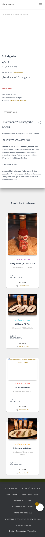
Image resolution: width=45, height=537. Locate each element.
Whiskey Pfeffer (22, 324)
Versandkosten (18, 72)
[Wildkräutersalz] (22, 369)
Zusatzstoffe (11, 494)
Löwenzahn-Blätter (22, 448)
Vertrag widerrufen (23, 525)
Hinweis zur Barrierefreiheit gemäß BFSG (22, 519)
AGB (29, 500)
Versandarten (11, 488)
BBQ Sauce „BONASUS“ (22, 263)
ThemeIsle (32, 531)
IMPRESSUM (18, 500)
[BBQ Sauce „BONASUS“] (22, 234)
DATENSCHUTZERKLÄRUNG (22, 507)
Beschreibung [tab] (11, 112)
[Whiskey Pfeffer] (22, 304)
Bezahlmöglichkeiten (31, 488)
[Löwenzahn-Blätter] (22, 429)
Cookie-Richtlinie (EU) (23, 513)
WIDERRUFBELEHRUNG (30, 494)
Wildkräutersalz (22, 387)
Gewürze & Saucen (12, 14)
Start (3, 14)
